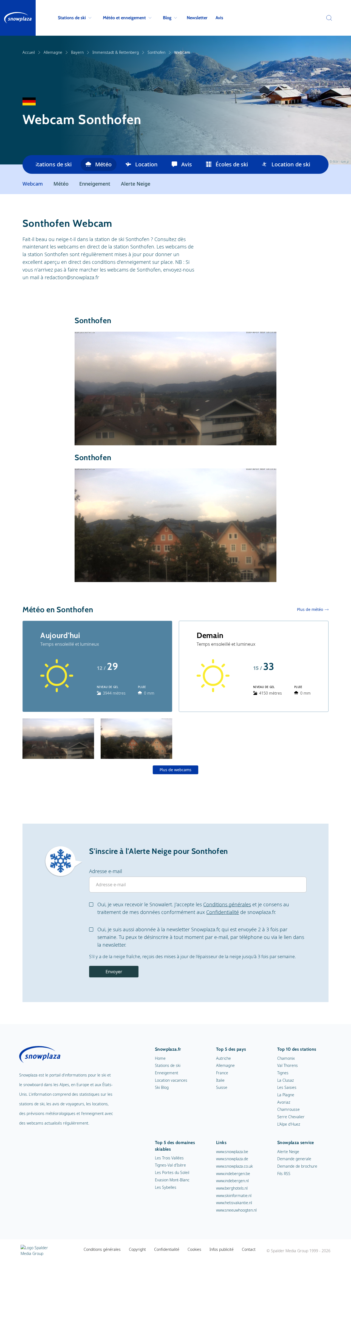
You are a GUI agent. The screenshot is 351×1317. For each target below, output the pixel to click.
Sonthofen (156, 52)
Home (160, 1058)
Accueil (28, 52)
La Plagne (285, 1094)
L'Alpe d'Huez (288, 1124)
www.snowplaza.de (232, 1158)
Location (146, 164)
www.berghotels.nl (232, 1188)
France (222, 1072)
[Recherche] (328, 18)
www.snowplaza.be (232, 1151)
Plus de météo (310, 609)
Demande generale (294, 1158)
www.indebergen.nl (232, 1180)
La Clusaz (285, 1080)
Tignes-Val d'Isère (170, 1165)
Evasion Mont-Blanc (172, 1179)
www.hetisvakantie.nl (234, 1202)
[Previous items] (29, 164)
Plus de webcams (175, 769)
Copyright (137, 1249)
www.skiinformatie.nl (233, 1195)
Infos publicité (222, 1249)
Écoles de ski (232, 164)
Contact (249, 1249)
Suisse (221, 1087)
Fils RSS (283, 1173)
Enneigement (94, 184)
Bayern (77, 52)
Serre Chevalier (291, 1116)
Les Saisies (286, 1087)
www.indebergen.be (233, 1173)
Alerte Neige (135, 184)
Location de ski (290, 164)
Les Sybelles (165, 1187)
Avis (219, 17)
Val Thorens (287, 1065)
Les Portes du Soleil (172, 1172)
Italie (220, 1080)
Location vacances (171, 1080)
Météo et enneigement (124, 17)
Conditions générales (227, 904)
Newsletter (197, 17)
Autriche (223, 1058)
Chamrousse (288, 1109)
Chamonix (286, 1058)
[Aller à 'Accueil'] (18, 18)
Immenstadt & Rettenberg (115, 52)
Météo (103, 164)
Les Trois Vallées (169, 1158)
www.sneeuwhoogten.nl (236, 1210)
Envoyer (114, 972)
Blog (167, 17)
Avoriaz (283, 1102)
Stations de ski (72, 17)
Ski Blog (162, 1087)
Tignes (282, 1072)
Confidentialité (222, 912)
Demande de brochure (297, 1166)
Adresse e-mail (105, 871)
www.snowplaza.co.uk (234, 1166)
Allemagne (53, 52)
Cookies (194, 1249)
